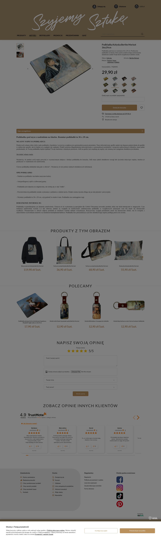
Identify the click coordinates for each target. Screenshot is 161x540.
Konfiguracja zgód (101, 531)
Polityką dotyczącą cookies (56, 530)
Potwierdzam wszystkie (137, 531)
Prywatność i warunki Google (44, 534)
